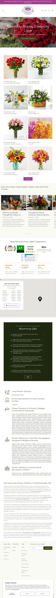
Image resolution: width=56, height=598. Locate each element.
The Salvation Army (27, 461)
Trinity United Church (39, 461)
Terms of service (25, 575)
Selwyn (22, 394)
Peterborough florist (36, 491)
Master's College (39, 423)
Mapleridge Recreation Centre (30, 473)
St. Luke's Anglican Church (34, 458)
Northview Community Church (20, 453)
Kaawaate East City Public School (25, 423)
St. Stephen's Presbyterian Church (25, 460)
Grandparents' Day (7, 548)
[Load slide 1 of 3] (24, 49)
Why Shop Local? (24, 554)
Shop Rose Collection (28, 38)
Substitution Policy (24, 571)
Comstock (14, 404)
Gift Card (30, 144)
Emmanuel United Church (36, 448)
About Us (6, 559)
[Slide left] (24, 234)
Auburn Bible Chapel (18, 443)
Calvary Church (46, 443)
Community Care (16, 473)
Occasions (6, 552)
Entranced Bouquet (33, 174)
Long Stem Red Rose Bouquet (12, 83)
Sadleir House (47, 474)
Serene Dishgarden (33, 113)
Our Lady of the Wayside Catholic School (23, 430)
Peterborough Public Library (32, 432)
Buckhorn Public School (44, 417)
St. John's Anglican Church (19, 458)
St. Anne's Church (29, 457)
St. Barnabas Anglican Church (43, 457)
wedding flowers (47, 497)
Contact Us (24, 550)
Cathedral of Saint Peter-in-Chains (22, 445)
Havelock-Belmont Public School (41, 419)
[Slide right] (31, 234)
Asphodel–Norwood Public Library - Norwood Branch (32, 415)
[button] (3, 10)
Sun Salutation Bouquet (10, 113)
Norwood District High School (28, 425)
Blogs (14, 550)
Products (6, 555)
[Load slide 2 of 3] (26, 49)
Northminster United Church (43, 452)
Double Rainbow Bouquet (11, 174)
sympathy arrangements (22, 498)
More (28, 377)
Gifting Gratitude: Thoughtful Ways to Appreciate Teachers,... (13, 214)
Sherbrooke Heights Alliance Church (31, 455)
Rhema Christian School (22, 433)
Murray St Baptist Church (28, 452)
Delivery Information (24, 559)
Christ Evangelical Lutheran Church (22, 447)
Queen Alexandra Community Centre (33, 474)
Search (14, 547)
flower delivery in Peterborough (31, 532)
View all (28, 178)
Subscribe (48, 548)
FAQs (22, 547)
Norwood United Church (37, 453)
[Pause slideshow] (35, 49)
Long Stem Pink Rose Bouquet (12, 144)
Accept (27, 593)
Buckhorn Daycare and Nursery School (26, 417)
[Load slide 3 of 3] (28, 49)
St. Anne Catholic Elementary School (39, 433)
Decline (42, 593)
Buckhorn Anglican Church (33, 443)
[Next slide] (32, 49)
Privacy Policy (15, 589)
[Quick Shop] (42, 10)
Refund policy (24, 567)
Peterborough (15, 394)
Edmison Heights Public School (21, 419)
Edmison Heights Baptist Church (42, 447)
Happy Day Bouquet (33, 83)
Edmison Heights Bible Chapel (20, 448)
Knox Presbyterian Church (36, 450)
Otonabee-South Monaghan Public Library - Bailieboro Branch (33, 428)
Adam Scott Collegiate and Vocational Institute (25, 414)
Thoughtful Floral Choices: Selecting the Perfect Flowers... (38, 214)
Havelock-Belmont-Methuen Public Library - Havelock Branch (29, 420)
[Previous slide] (20, 49)
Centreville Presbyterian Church (42, 445)
